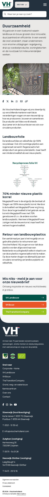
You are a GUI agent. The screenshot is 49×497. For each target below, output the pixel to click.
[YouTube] (15, 404)
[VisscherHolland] (6, 4)
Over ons (7, 392)
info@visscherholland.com (17, 431)
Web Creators (21, 494)
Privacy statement (9, 483)
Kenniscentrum (9, 388)
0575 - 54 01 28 (11, 451)
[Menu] (45, 5)
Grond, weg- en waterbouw (15, 384)
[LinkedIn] (11, 404)
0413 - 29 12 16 (11, 471)
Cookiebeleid (7, 486)
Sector (20, 5)
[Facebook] (3, 404)
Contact (6, 396)
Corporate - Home (11, 368)
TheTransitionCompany (17, 311)
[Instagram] (7, 404)
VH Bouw (10, 304)
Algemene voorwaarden (11, 480)
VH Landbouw (12, 297)
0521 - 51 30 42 (11, 425)
